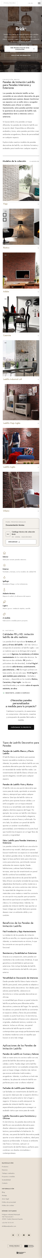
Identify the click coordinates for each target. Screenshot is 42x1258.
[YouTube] (29, 1235)
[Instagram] (18, 1235)
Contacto (5, 1183)
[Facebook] (13, 1235)
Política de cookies (8, 1205)
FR (32, 3)
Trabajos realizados (8, 1173)
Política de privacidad (9, 1202)
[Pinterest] (24, 1235)
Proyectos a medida (8, 1177)
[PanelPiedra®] (10, 3)
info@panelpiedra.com (9, 1226)
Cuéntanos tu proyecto (21, 727)
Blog (3, 1192)
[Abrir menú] (39, 3)
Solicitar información (21, 55)
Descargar (12, 542)
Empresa (4, 1170)
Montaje (4, 1195)
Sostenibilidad (6, 1180)
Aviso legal (5, 1199)
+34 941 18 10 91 (8, 1223)
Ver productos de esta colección (19, 49)
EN (29, 3)
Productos (5, 1167)
